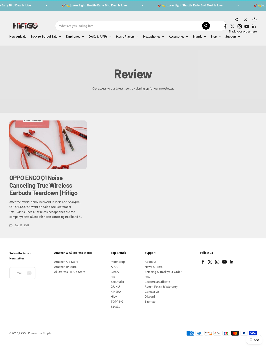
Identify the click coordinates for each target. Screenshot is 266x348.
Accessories (176, 36)
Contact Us (152, 292)
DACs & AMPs (98, 36)
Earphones (73, 36)
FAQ (147, 277)
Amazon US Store (66, 262)
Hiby (114, 296)
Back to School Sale (44, 36)
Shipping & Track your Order (163, 272)
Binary (115, 272)
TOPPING (117, 301)
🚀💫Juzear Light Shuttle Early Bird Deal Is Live (92, 5)
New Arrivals (17, 36)
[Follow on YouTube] (246, 26)
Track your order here (243, 31)
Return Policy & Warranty (161, 286)
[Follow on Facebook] (225, 26)
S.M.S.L (115, 306)
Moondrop (118, 262)
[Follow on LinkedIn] (254, 26)
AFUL (114, 267)
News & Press (154, 267)
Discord (150, 296)
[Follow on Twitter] (232, 26)
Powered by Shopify (40, 333)
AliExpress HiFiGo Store (69, 272)
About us (150, 262)
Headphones (151, 36)
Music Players (125, 36)
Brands (197, 36)
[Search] (206, 26)
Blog (214, 36)
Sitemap (150, 301)
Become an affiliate (157, 282)
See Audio (117, 282)
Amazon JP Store (65, 267)
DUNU (115, 286)
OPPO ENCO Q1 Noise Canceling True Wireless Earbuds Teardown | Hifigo (43, 185)
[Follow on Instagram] (239, 26)
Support (230, 36)
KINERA (116, 292)
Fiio (113, 277)
